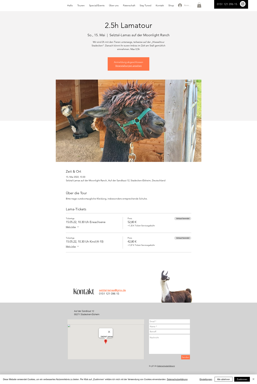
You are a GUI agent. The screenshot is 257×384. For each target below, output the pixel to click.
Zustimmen (242, 379)
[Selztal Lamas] (243, 4)
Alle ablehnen (223, 379)
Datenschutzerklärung (166, 366)
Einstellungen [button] (206, 379)
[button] (199, 5)
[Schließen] (253, 379)
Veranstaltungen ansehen (128, 65)
